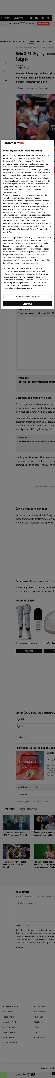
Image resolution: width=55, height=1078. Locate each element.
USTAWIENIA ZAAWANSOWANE (27, 297)
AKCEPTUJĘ (27, 304)
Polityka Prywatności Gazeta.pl (16, 229)
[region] (27, 224)
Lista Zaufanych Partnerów (20, 288)
